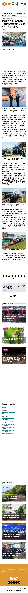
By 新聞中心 (4, 29)
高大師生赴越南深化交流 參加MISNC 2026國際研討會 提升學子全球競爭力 (11, 517)
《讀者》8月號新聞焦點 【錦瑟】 (13, 339)
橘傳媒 (4, 341)
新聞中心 (16, 296)
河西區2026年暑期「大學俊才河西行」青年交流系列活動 (11, 554)
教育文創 (5, 506)
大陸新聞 (5, 487)
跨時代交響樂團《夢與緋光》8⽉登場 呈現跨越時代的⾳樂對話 (14, 359)
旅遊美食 (9, 18)
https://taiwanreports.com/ (8, 409)
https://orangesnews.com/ (8, 430)
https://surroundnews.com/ (8, 415)
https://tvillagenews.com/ (8, 433)
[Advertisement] (14, 60)
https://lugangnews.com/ (8, 424)
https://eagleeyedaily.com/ (8, 412)
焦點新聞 (11, 308)
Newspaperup (10, 590)
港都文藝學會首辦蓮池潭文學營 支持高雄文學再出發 (14, 317)
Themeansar (18, 590)
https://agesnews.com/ (7, 421)
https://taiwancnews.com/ (8, 427)
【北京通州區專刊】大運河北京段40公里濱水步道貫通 (11, 497)
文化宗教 (4, 18)
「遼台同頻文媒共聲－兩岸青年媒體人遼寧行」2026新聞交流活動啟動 (11, 536)
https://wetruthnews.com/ (8, 418)
